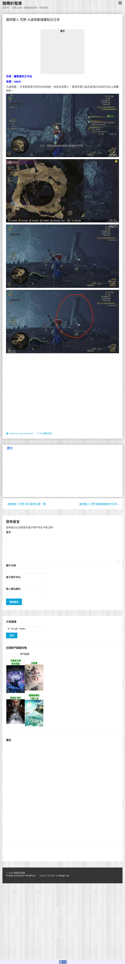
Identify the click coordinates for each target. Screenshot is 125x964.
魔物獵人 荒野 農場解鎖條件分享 (99, 504)
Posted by (20, 433)
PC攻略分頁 (46, 433)
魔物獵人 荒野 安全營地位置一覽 (26, 504)
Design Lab (64, 875)
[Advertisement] (62, 53)
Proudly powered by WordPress (20, 875)
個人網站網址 (13, 588)
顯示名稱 (11, 565)
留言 (8, 532)
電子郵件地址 (13, 577)
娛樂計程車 (12, 3)
